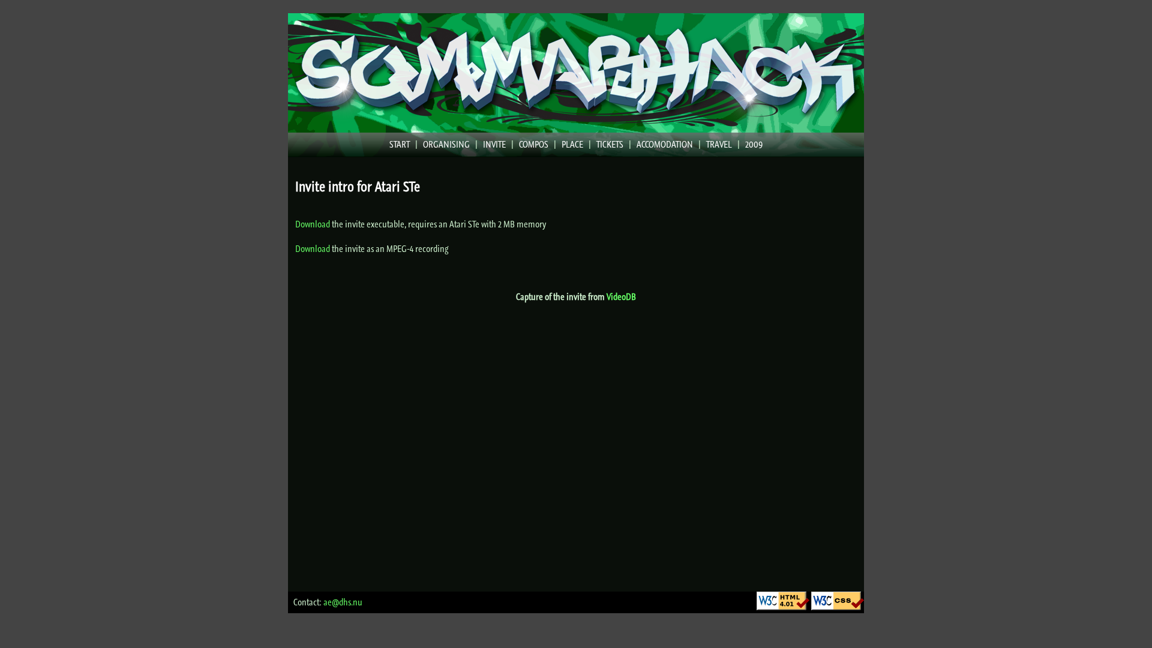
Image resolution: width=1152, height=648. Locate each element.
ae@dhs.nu (342, 602)
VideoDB (621, 296)
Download (312, 224)
